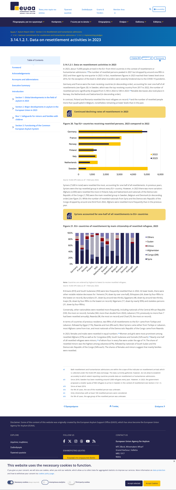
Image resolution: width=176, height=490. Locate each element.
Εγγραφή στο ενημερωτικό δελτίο (81, 457)
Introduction (18, 91)
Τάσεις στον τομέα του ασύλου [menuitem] (47, 11)
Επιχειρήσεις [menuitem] (105, 21)
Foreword (16, 67)
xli (87, 72)
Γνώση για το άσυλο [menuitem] (80, 21)
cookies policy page (46, 473)
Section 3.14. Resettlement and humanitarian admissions (59, 32)
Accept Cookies (152, 483)
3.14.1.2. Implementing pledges (89, 35)
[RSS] (94, 441)
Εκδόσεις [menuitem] (140, 21)
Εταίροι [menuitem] (123, 21)
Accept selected (134, 483)
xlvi (98, 340)
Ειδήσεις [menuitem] (157, 21)
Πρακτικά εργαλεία (18, 452)
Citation (134, 58)
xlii (130, 90)
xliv (119, 333)
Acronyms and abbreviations (25, 79)
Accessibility (160, 9)
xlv (149, 337)
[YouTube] (88, 441)
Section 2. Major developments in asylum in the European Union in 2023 (36, 108)
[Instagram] (75, 441)
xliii (129, 99)
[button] (150, 9)
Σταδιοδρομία (16, 447)
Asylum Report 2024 (26, 32)
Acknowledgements (21, 73)
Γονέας (115, 406)
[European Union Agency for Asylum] (23, 8)
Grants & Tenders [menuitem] (100, 11)
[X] (69, 441)
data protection (159, 470)
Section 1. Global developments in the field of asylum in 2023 (36, 99)
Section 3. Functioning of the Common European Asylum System (32, 127)
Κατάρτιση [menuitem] (57, 21)
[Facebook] (64, 441)
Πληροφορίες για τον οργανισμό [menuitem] (28, 21)
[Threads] (81, 441)
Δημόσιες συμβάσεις (19, 442)
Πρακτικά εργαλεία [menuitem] (68, 11)
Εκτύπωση (160, 58)
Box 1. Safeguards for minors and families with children (36, 118)
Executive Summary (21, 85)
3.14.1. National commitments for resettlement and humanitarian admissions (44, 35)
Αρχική (12, 32)
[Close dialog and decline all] (174, 460)
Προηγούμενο (71, 406)
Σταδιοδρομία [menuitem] (87, 9)
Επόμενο (159, 406)
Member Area (119, 9)
